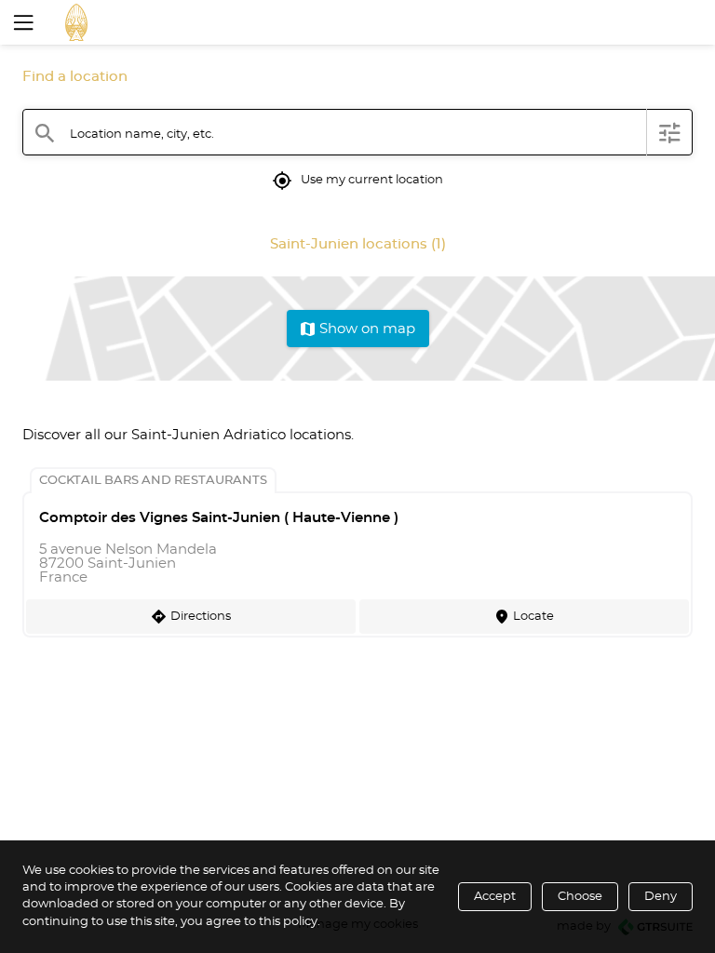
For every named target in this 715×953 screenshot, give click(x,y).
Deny (660, 897)
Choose (580, 897)
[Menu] (21, 22)
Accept (495, 897)
